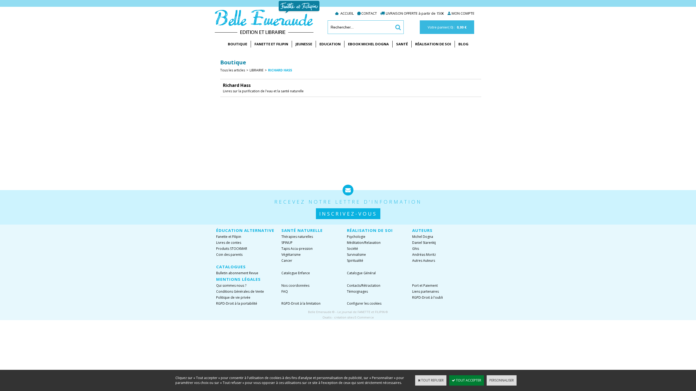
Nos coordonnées (295, 285)
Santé (402, 44)
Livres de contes (228, 242)
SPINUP (287, 242)
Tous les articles (232, 70)
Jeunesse (304, 44)
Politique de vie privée (233, 297)
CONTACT (369, 13)
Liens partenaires (425, 291)
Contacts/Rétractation (363, 285)
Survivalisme (356, 254)
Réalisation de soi (433, 44)
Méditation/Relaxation (364, 242)
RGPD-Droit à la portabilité (236, 303)
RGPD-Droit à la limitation (301, 303)
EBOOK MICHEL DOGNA (368, 44)
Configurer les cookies (364, 303)
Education (330, 44)
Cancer (286, 260)
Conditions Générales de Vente (240, 291)
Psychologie (356, 236)
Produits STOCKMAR (231, 248)
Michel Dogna (422, 236)
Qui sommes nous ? (231, 285)
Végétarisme (291, 254)
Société (352, 248)
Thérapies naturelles (297, 236)
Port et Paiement (425, 285)
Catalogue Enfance (295, 273)
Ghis (415, 248)
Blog (463, 44)
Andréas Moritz (424, 254)
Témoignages (357, 291)
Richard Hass (280, 70)
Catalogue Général (361, 273)
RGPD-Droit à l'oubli (427, 297)
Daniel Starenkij (424, 242)
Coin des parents (229, 254)
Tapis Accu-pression (297, 248)
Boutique (237, 44)
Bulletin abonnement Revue (237, 273)
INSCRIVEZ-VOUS (348, 213)
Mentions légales (238, 279)
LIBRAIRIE (256, 70)
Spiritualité (355, 260)
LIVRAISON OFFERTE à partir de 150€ (415, 13)
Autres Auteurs (423, 260)
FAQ (284, 291)
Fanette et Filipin (271, 44)
